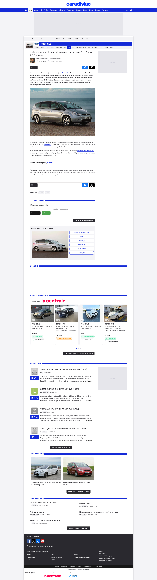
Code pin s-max (84, 504)
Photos (106, 47)
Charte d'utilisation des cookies (107, 558)
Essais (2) (81, 240)
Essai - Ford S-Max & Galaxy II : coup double (76, 483)
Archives (101, 551)
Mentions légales (103, 555)
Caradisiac (65, 73)
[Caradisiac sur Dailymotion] (38, 541)
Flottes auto (70, 10)
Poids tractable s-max (37, 512)
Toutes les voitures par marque (82, 557)
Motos (76, 554)
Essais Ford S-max (36, 454)
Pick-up (53, 559)
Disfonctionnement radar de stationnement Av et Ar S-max (98, 512)
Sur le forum (82, 249)
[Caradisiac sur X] (34, 541)
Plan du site (102, 553)
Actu (30, 10)
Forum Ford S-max (36, 498)
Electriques (53, 10)
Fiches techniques (81, 47)
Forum (85, 10)
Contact (57, 566)
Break (28, 559)
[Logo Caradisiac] (79, 7)
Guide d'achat (44, 10)
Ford (48, 192)
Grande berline (31, 557)
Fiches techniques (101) (81, 232)
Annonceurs (64, 566)
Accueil (37, 47)
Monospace (30, 561)
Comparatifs (59, 47)
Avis (65, 47)
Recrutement (99, 566)
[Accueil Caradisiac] (26, 10)
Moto (91, 10)
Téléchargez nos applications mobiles (41, 546)
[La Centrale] (52, 577)
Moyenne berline (31, 556)
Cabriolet (53, 556)
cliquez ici (50, 163)
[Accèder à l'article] (46, 468)
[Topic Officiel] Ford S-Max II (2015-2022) (43, 503)
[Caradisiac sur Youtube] (42, 541)
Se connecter (35, 213)
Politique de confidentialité (105, 556)
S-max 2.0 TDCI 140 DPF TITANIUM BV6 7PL (63, 369)
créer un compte (64, 209)
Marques (97, 10)
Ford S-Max (47, 144)
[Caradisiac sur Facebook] (29, 541)
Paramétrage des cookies (105, 560)
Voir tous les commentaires (84, 221)
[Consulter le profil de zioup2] (34, 414)
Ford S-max (46, 43)
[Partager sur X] (92, 66)
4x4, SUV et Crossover (56, 557)
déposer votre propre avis (85, 150)
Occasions (81, 245)
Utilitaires (62, 10)
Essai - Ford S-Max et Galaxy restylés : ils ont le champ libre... (46, 483)
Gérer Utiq (101, 562)
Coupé (52, 554)
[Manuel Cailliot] (32, 63)
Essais (36, 10)
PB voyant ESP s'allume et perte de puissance (45, 520)
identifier (56, 209)
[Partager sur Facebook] (85, 66)
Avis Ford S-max (35, 363)
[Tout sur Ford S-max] (29, 47)
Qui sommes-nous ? (88, 566)
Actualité (85, 39)
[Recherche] (127, 10)
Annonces (105, 10)
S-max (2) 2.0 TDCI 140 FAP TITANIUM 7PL (63, 428)
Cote (89, 47)
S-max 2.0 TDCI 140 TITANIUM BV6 (59, 389)
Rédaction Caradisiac (75, 566)
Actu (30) (82, 253)
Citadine (29, 554)
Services (78, 10)
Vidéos (111, 47)
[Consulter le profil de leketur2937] (34, 394)
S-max (41, 192)
